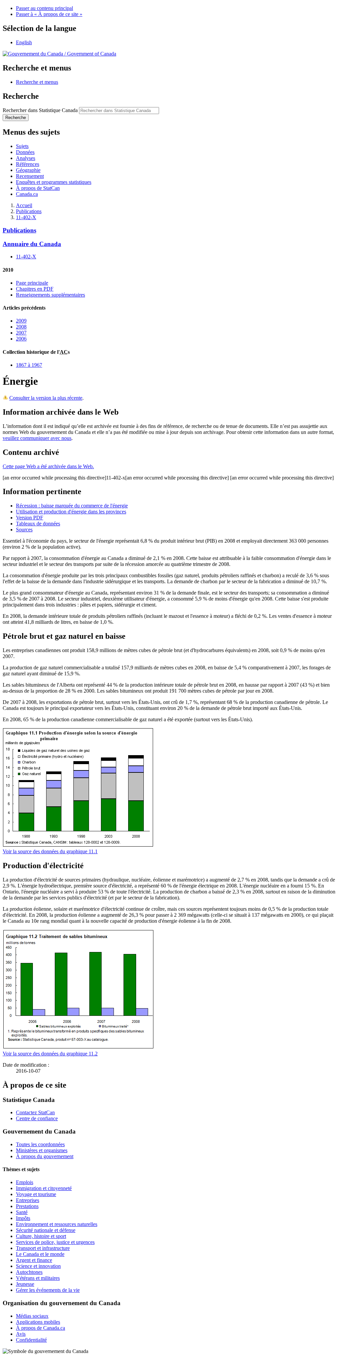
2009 (21, 321)
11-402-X (26, 217)
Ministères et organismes (41, 1150)
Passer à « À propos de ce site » (49, 14)
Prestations (27, 1206)
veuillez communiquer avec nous (37, 438)
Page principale (32, 283)
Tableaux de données (38, 523)
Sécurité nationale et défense (45, 1230)
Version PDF (29, 517)
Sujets (22, 146)
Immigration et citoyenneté (44, 1188)
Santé (22, 1212)
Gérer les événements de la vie (48, 1290)
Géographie (28, 170)
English (24, 42)
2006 (21, 338)
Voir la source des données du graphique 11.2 (50, 1053)
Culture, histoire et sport (41, 1236)
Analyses (25, 158)
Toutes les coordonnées (40, 1144)
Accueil (24, 205)
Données (25, 152)
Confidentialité (31, 1340)
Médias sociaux (32, 1316)
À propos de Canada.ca (40, 1328)
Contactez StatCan (35, 1112)
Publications (29, 211)
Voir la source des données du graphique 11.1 (50, 851)
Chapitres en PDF (34, 289)
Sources (24, 529)
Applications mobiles (38, 1322)
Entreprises (27, 1200)
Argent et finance (34, 1260)
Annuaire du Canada (32, 243)
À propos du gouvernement (44, 1156)
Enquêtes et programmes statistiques (53, 182)
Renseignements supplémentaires (50, 295)
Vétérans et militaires (38, 1278)
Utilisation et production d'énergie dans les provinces (71, 511)
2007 (21, 333)
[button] (37, 82)
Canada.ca (27, 194)
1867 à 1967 (29, 365)
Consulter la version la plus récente (45, 398)
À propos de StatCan (38, 188)
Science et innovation (38, 1266)
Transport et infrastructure (43, 1248)
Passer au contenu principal (44, 8)
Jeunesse (25, 1284)
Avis (21, 1334)
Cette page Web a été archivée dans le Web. (48, 466)
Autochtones (29, 1272)
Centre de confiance (37, 1118)
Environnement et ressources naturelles (56, 1224)
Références (27, 164)
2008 (21, 327)
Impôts (23, 1218)
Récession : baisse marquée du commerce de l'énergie (72, 505)
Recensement (30, 176)
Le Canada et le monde (40, 1254)
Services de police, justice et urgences (55, 1242)
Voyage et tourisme (36, 1194)
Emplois (24, 1182)
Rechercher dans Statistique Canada (40, 110)
